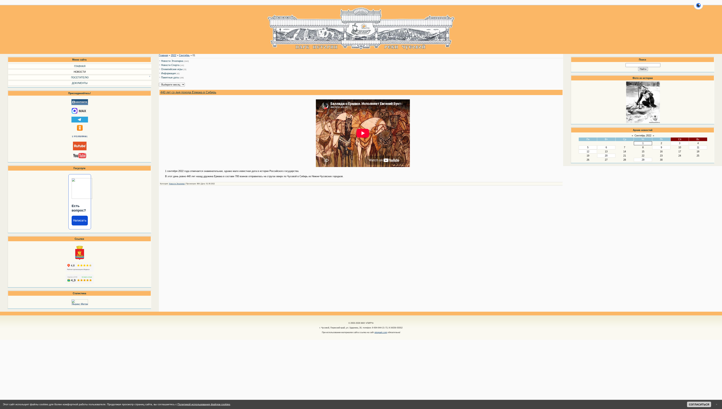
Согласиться (699, 404)
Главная (163, 55)
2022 (173, 55)
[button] (698, 7)
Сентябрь (184, 55)
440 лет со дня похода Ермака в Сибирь (188, 92)
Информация (168, 73)
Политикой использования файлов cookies (203, 404)
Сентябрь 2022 (643, 135)
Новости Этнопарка (172, 61)
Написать (79, 220)
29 (643, 159)
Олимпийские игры (172, 69)
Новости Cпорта (170, 65)
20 (606, 155)
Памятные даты (170, 77)
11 (698, 147)
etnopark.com (381, 332)
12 (588, 151)
